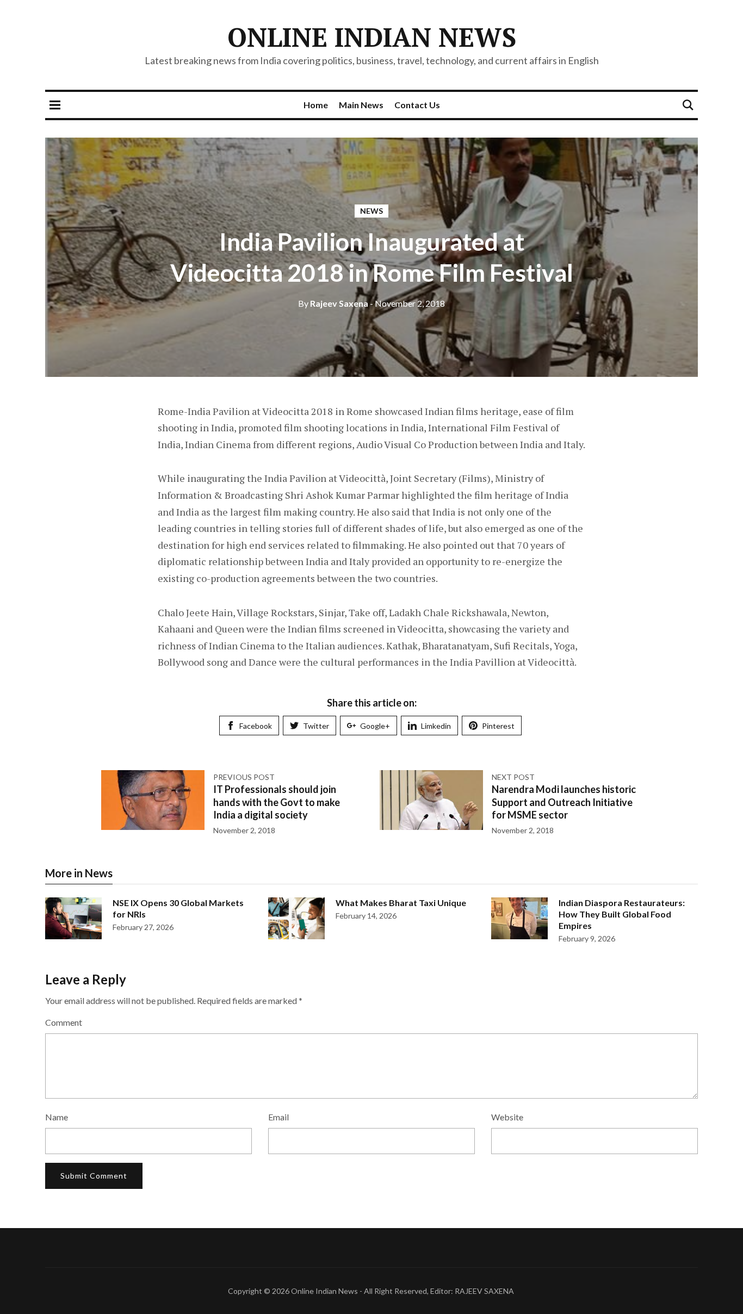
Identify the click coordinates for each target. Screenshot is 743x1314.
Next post (513, 777)
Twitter (316, 725)
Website (507, 1117)
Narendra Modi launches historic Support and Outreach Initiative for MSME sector (564, 802)
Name (56, 1117)
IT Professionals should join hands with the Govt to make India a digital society (276, 802)
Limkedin (436, 725)
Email (278, 1117)
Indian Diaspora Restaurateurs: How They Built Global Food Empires (622, 914)
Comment (63, 1022)
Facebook (255, 725)
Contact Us (417, 105)
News (371, 210)
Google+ (375, 725)
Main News (361, 105)
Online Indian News (371, 37)
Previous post (244, 777)
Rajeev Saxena (333, 303)
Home (316, 105)
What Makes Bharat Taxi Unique (401, 902)
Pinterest (498, 725)
